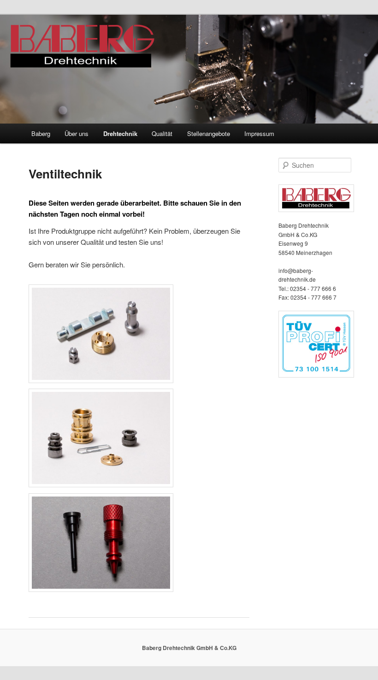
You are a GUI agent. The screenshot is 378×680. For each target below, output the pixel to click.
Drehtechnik (120, 133)
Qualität (162, 133)
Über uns (77, 133)
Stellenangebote (208, 133)
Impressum (259, 133)
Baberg (40, 133)
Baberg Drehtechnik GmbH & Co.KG (189, 648)
